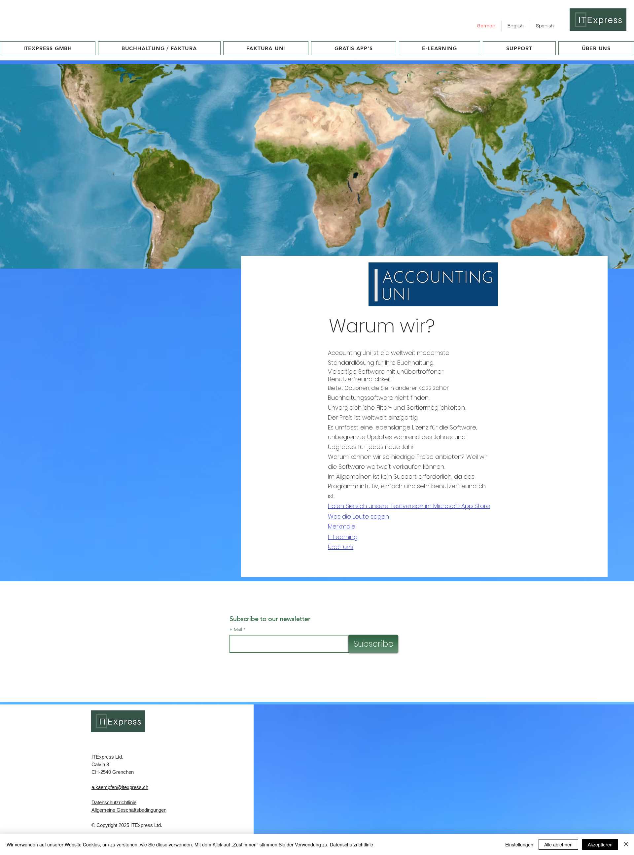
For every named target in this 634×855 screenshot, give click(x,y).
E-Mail (235, 629)
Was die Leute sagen (358, 516)
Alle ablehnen (558, 844)
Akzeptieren (600, 844)
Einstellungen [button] (519, 844)
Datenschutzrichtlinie (113, 802)
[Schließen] (626, 844)
